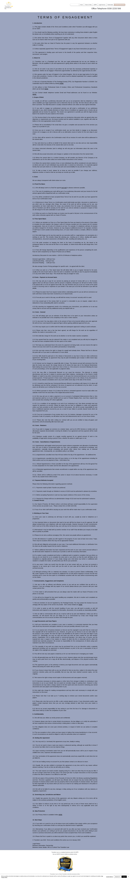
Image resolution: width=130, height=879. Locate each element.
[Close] (128, 876)
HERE (62, 83)
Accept (124, 876)
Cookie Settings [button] (109, 876)
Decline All (117, 876)
